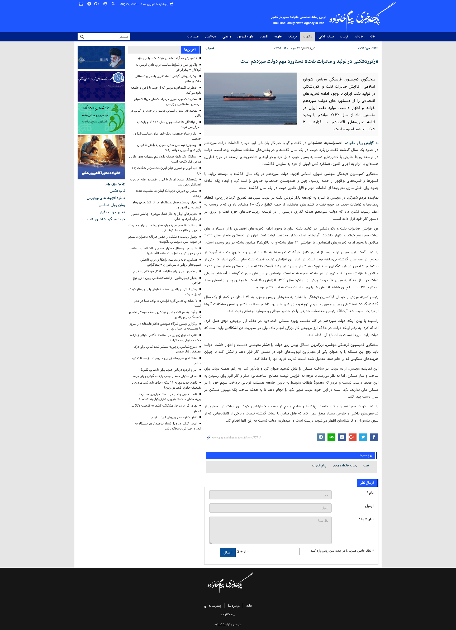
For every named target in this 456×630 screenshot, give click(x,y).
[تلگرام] (89, 4)
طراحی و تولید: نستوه (228, 624)
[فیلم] (82, 4)
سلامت (307, 36)
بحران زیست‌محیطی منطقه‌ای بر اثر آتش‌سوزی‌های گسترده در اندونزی (166, 205)
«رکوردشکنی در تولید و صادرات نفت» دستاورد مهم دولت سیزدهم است (309, 62)
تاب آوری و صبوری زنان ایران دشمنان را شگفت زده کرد (166, 170)
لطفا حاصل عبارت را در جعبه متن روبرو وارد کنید (342, 550)
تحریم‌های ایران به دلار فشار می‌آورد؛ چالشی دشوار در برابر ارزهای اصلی (166, 216)
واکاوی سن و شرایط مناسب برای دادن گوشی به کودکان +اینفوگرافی (168, 67)
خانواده (358, 36)
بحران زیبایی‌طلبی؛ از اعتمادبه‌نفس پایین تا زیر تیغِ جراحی (167, 280)
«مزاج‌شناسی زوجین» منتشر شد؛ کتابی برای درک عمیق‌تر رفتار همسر (167, 349)
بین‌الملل (210, 36)
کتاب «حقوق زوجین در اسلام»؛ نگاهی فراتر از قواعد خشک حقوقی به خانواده (165, 338)
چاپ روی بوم (115, 184)
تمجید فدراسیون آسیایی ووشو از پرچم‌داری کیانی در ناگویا (165, 113)
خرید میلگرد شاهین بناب (106, 219)
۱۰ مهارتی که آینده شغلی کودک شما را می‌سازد (167, 58)
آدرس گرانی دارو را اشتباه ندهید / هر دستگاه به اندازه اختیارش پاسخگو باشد (168, 426)
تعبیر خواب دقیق (112, 212)
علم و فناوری (246, 36)
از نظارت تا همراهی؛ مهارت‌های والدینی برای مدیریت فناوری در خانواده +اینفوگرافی (165, 228)
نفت (366, 465)
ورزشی (226, 36)
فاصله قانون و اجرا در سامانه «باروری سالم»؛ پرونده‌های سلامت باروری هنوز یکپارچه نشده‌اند (170, 397)
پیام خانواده (318, 465)
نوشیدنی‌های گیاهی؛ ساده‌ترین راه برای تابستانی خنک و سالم (168, 79)
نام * (370, 493)
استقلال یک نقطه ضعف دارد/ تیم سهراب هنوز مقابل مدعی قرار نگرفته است (165, 159)
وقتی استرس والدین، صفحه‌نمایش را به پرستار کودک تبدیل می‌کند (165, 292)
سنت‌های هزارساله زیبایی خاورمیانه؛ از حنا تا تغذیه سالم (166, 361)
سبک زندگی (326, 36)
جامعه (278, 36)
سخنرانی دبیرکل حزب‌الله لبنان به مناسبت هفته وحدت (168, 193)
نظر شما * (366, 519)
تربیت (344, 36)
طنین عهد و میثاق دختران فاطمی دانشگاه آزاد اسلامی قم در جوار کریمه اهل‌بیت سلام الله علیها (165, 251)
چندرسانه (193, 36)
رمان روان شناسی (112, 205)
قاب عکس (117, 191)
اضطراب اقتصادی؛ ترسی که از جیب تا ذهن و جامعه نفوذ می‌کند (166, 90)
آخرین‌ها (190, 50)
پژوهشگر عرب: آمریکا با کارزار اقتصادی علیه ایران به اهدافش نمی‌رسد (165, 182)
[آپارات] (105, 4)
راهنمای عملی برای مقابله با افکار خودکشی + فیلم (165, 271)
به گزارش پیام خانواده (361, 143)
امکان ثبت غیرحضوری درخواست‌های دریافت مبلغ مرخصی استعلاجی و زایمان (167, 102)
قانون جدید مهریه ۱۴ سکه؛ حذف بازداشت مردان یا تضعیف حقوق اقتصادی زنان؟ (166, 385)
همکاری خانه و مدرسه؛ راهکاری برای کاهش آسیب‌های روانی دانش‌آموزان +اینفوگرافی (170, 262)
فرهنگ (292, 36)
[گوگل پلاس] (97, 4)
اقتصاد (264, 36)
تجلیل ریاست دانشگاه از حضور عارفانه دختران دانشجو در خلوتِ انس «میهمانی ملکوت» (164, 239)
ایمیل (369, 506)
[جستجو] (113, 4)
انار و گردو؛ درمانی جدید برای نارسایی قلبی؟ (169, 369)
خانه (372, 36)
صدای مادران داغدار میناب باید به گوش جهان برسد (164, 376)
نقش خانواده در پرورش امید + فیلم (174, 417)
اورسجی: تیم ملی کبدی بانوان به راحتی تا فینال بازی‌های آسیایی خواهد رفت (169, 147)
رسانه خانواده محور (345, 465)
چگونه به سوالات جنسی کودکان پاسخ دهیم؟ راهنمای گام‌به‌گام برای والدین (165, 315)
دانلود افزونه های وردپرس (106, 198)
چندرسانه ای (212, 606)
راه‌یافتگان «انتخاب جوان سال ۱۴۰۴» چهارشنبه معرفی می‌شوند (169, 125)
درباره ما (234, 606)
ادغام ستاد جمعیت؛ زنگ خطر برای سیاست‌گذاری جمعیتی (167, 136)
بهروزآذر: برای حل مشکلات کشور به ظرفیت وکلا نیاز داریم (165, 408)
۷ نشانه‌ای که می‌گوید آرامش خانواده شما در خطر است (167, 303)
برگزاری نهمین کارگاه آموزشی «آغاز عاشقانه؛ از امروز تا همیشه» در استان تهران (165, 326)
